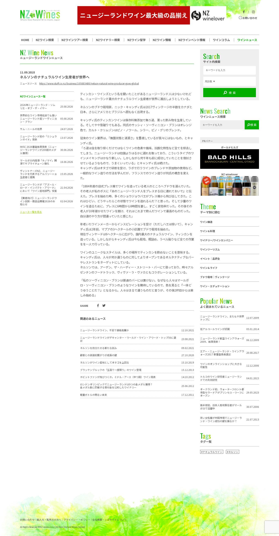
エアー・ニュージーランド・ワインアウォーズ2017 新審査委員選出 (222, 353)
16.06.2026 (66, 161)
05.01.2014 (252, 329)
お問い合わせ (249, 18)
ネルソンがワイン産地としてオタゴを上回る (104, 362)
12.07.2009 (252, 317)
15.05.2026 (66, 174)
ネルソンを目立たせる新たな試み (98, 348)
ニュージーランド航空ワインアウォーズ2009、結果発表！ (222, 340)
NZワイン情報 (162, 40)
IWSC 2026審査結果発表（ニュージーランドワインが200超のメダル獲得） (38, 150)
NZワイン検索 (45, 40)
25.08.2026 (66, 106)
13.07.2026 (66, 137)
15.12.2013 (187, 369)
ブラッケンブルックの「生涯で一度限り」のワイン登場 (110, 369)
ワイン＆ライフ (208, 267)
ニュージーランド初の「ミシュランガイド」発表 (38, 138)
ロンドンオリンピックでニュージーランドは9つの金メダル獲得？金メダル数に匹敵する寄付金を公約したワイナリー (116, 386)
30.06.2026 (66, 149)
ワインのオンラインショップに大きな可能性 (221, 365)
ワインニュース (247, 40)
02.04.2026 (66, 201)
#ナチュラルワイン (211, 452)
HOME (25, 40)
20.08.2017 (252, 352)
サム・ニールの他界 (31, 129)
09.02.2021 (187, 348)
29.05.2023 (252, 392)
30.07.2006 (252, 406)
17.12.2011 (187, 394)
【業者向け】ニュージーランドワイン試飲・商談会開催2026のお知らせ (38, 201)
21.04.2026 (66, 187)
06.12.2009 (252, 340)
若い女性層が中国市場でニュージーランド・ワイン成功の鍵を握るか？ (221, 419)
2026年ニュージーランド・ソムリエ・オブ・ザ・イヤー (37, 106)
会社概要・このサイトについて (109, 520)
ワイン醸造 (206, 222)
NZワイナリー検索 (108, 40)
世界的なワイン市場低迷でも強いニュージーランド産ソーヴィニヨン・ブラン (38, 118)
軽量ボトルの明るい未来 (93, 394)
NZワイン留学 (136, 40)
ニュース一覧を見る (31, 212)
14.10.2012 (187, 377)
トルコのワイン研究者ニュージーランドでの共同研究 (221, 378)
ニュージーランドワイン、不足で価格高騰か (104, 330)
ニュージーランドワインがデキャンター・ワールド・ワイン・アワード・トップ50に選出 (128, 339)
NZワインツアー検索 (74, 40)
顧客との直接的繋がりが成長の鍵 (98, 355)
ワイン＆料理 (207, 231)
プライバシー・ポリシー (76, 520)
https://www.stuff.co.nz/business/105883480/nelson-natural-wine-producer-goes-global (89, 83)
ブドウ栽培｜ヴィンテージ (215, 277)
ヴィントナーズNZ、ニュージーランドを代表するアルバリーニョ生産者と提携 (38, 174)
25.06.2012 (187, 386)
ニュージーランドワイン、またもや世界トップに (222, 318)
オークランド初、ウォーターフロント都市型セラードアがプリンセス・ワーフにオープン (222, 392)
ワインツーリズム (210, 249)
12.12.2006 (252, 365)
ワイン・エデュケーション (215, 286)
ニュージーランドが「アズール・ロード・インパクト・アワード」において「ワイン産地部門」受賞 (38, 187)
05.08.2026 (66, 118)
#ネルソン (232, 452)
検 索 (232, 93)
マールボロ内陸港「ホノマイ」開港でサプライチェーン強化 (38, 162)
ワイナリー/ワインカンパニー (216, 240)
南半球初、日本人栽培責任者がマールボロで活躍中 (221, 407)
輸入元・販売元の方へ (49, 520)
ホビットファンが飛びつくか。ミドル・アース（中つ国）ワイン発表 (118, 377)
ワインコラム (221, 40)
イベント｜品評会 (210, 258)
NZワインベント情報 (192, 40)
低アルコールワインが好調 (215, 329)
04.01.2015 (252, 378)
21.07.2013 (252, 419)
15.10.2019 (187, 362)
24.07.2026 (66, 129)
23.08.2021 (187, 339)
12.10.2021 (187, 330)
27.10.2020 (187, 355)
